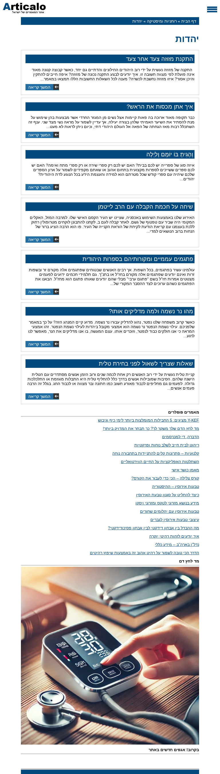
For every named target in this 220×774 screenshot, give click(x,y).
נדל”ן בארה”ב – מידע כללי (177, 544)
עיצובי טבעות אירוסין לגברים (174, 519)
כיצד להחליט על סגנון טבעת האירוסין (167, 494)
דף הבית (188, 21)
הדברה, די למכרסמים (180, 436)
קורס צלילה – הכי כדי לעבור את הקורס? (165, 478)
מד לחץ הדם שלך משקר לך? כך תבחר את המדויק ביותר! (151, 428)
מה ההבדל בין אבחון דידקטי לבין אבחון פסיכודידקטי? (153, 528)
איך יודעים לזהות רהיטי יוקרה (174, 536)
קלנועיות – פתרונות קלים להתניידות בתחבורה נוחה (155, 453)
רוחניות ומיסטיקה (162, 21)
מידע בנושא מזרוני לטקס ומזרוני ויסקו (167, 503)
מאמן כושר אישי (185, 470)
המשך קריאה (39, 87)
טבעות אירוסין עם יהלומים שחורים (169, 511)
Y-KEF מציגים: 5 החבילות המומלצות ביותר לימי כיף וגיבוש (148, 420)
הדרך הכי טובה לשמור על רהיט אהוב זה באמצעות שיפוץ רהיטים (144, 552)
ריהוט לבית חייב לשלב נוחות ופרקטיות (166, 445)
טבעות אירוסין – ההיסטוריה (175, 486)
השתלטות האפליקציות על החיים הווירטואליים (160, 461)
